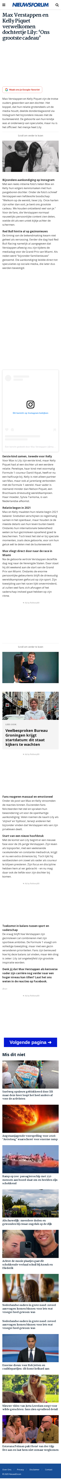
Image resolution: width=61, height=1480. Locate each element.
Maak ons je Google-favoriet (24, 89)
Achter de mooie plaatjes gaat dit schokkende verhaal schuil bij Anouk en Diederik (27, 1264)
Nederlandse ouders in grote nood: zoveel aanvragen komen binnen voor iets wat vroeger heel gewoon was (29, 1308)
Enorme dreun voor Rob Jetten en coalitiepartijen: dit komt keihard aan (25, 1367)
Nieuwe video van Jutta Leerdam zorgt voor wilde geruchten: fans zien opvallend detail (30, 1408)
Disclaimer (34, 1469)
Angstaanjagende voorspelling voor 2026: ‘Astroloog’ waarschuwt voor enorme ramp (30, 1138)
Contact (48, 1469)
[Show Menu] (3, 4)
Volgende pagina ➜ (31, 1042)
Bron (4, 988)
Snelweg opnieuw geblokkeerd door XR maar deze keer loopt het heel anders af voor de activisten (27, 1095)
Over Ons (6, 1469)
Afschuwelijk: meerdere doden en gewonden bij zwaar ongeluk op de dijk (27, 1222)
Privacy (20, 1469)
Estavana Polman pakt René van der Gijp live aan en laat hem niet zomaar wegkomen (30, 1448)
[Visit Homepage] (30, 4)
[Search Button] (57, 4)
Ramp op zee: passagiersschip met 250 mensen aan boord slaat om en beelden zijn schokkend (30, 1180)
